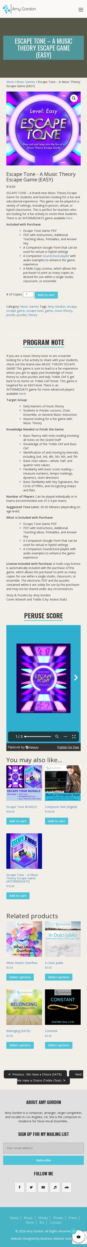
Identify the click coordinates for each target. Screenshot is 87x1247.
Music (28, 1218)
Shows (58, 1218)
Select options (20, 977)
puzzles (22, 315)
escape (72, 306)
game (49, 311)
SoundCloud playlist (56, 256)
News (14, 1218)
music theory (63, 311)
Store (10, 82)
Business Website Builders (58, 1238)
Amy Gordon (56, 306)
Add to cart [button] (18, 821)
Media (43, 1218)
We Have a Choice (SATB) (35, 1074)
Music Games (25, 82)
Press (72, 1218)
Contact (55, 1222)
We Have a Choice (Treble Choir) (50, 1077)
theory (33, 315)
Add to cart (46, 295)
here (69, 218)
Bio (41, 1222)
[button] (74, 98)
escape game (15, 311)
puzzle (10, 315)
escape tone (34, 311)
